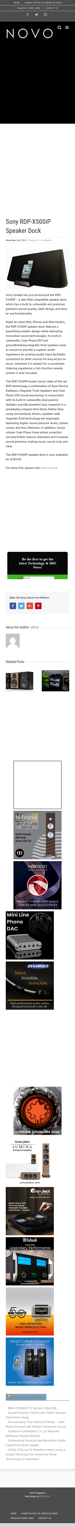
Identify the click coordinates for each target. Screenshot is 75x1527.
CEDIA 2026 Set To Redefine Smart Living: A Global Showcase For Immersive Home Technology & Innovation (35, 1454)
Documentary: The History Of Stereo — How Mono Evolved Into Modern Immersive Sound (36, 1424)
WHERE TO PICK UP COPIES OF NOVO (39, 1513)
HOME (14, 1513)
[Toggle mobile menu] (67, 27)
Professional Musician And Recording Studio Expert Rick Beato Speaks (36, 1442)
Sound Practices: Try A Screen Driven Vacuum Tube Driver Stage (36, 1415)
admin (34, 627)
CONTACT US (44, 1518)
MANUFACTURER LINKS (22, 1518)
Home (32, 240)
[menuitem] (16, 2)
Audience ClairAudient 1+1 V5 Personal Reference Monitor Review (32, 1433)
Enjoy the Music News (27, 1397)
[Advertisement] (37, 81)
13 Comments (44, 240)
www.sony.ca (48, 468)
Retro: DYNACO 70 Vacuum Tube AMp (32, 1408)
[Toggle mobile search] (59, 27)
